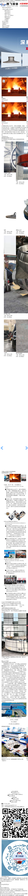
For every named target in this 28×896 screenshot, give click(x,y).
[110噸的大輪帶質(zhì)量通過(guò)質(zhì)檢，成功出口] (14, 634)
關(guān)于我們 (5, 25)
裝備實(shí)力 (5, 22)
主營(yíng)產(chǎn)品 (7, 9)
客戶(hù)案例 (5, 21)
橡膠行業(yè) (7, 16)
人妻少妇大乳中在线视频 (6, 895)
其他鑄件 (7, 19)
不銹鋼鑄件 (7, 18)
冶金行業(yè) (7, 12)
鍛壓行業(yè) (7, 13)
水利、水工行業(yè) (9, 15)
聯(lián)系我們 (5, 27)
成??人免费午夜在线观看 (18, 895)
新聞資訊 (4, 24)
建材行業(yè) (7, 10)
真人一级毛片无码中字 (16, 893)
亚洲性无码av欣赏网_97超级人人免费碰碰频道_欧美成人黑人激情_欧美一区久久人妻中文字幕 (13, 1)
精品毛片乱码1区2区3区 (5, 893)
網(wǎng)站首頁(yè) (6, 7)
